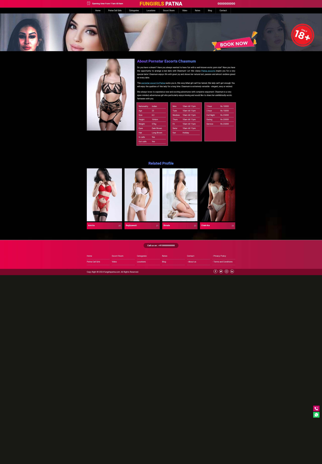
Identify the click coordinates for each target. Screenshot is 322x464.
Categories (134, 10)
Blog (210, 10)
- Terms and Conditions (222, 262)
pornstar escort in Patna (153, 83)
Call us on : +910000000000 (161, 245)
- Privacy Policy (219, 256)
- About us (191, 262)
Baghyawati (131, 225)
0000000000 (226, 3)
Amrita (91, 225)
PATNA (161, 4)
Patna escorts (208, 71)
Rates (197, 10)
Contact (223, 10)
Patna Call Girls (115, 10)
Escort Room (169, 10)
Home (97, 10)
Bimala (167, 225)
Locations (151, 10)
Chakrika (205, 225)
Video (184, 10)
